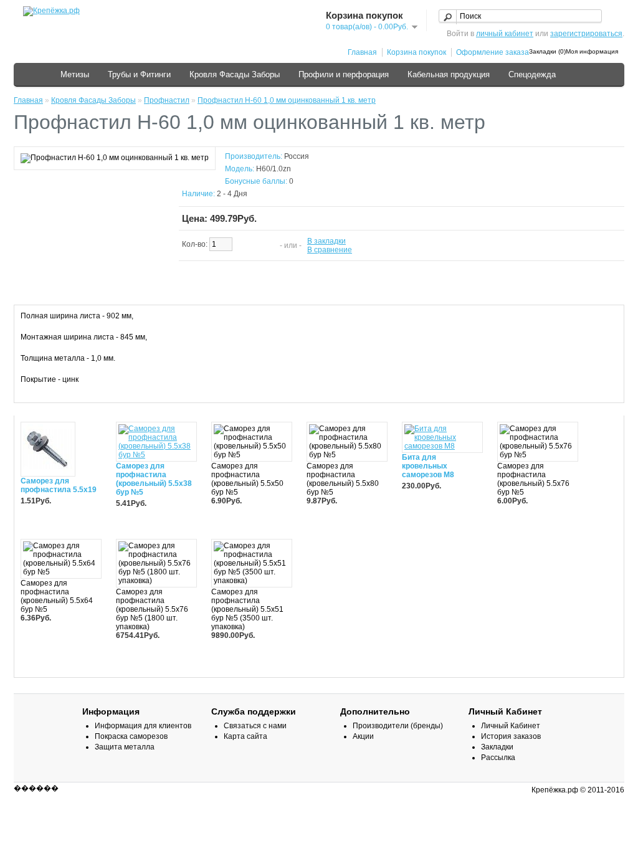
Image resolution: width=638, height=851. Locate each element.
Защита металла (125, 747)
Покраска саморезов (131, 736)
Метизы (74, 74)
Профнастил (166, 100)
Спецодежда (532, 74)
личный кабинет (504, 33)
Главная (362, 52)
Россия (296, 156)
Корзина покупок (416, 52)
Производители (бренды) (398, 725)
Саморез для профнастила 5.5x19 (59, 485)
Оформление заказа (492, 52)
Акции (363, 736)
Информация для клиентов (143, 725)
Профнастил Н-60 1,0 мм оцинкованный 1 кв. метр (287, 100)
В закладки (326, 241)
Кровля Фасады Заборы (234, 74)
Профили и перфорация (343, 74)
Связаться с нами (255, 725)
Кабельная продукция (448, 74)
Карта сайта (245, 736)
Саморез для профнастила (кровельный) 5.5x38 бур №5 (154, 479)
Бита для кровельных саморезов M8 (428, 466)
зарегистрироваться (586, 33)
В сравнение (329, 249)
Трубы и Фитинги (139, 74)
